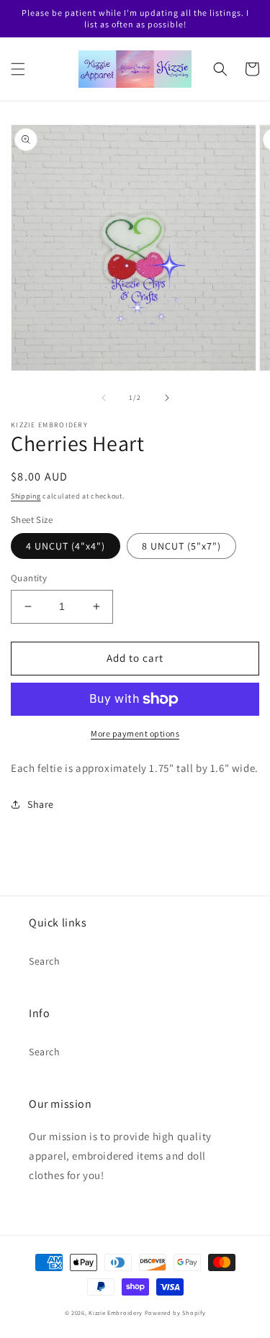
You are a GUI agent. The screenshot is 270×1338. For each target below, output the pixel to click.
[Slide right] (167, 398)
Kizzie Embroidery (116, 1312)
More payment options (135, 733)
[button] (18, 69)
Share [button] (40, 804)
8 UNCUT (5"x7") (181, 546)
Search (44, 961)
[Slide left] (104, 398)
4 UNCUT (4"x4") (65, 546)
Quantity (29, 578)
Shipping (26, 496)
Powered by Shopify (175, 1312)
